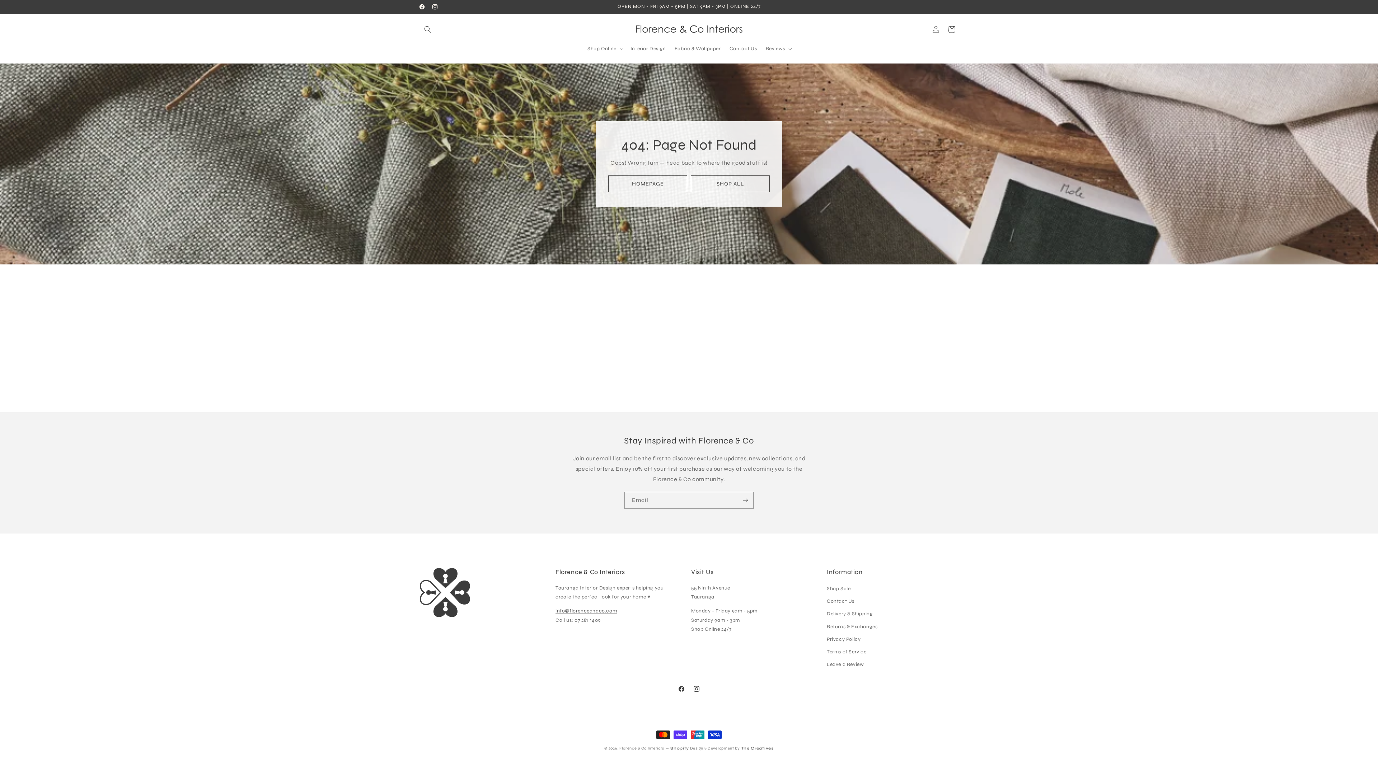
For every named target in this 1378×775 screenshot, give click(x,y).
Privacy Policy (844, 639)
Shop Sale (838, 589)
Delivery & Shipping (850, 614)
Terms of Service (847, 652)
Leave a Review (845, 664)
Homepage (648, 183)
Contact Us (840, 601)
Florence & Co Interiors (641, 748)
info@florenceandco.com (586, 611)
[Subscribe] (745, 500)
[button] (428, 29)
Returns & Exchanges (852, 627)
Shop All (730, 183)
